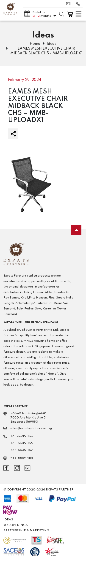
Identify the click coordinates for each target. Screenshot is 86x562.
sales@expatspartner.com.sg (69, 3)
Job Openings (15, 525)
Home (35, 44)
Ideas (51, 44)
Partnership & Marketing (26, 530)
